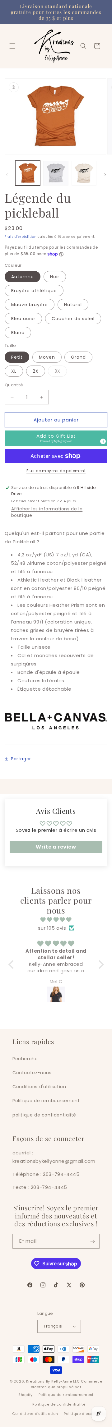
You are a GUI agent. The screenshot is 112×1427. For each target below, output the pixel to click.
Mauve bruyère (29, 305)
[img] (56, 919)
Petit (17, 357)
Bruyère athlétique (34, 291)
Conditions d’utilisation (35, 1413)
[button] (12, 46)
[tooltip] (103, 441)
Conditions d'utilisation (39, 1087)
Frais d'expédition (21, 236)
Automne (22, 277)
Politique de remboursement (46, 1101)
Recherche (25, 1059)
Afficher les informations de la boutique (47, 512)
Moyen (47, 357)
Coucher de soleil (73, 318)
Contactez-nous (31, 1073)
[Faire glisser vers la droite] (105, 175)
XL (13, 371)
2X (36, 371)
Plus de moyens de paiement (56, 470)
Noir (54, 277)
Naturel (73, 305)
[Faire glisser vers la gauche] (7, 175)
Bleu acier (23, 318)
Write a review (56, 846)
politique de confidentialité (44, 1115)
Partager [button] (21, 759)
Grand (78, 357)
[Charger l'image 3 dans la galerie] (84, 173)
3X (60, 372)
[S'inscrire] (92, 1241)
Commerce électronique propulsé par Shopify (60, 1388)
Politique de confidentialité (59, 1404)
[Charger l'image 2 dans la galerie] (55, 173)
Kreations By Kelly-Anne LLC (53, 1381)
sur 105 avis (52, 928)
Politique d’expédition (84, 1413)
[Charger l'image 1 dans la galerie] (27, 173)
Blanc (18, 332)
